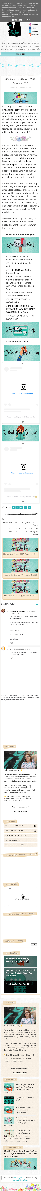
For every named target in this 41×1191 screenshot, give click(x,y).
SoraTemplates (18, 1178)
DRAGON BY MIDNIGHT (19, 315)
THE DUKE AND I (15, 263)
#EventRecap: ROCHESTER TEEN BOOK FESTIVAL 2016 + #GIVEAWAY (20, 1121)
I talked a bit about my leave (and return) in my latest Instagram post (18, 161)
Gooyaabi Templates (20, 1180)
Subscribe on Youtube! (14, 830)
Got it (27, 20)
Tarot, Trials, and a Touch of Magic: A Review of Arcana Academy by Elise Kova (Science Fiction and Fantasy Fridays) (17, 1135)
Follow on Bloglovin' (14, 845)
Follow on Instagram (14, 826)
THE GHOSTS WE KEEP (18, 270)
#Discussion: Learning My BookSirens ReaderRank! (17, 960)
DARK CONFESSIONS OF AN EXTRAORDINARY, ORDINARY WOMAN (20, 309)
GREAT (17, 635)
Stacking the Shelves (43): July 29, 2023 (20, 596)
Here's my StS (14, 631)
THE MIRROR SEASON (18, 292)
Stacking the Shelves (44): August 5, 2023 (20, 575)
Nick (11, 649)
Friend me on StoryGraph (16, 835)
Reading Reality (12, 109)
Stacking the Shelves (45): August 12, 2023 (20, 554)
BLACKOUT (12, 276)
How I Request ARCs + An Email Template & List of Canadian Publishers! (20, 973)
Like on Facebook (12, 840)
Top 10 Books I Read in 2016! (18, 984)
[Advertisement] (20, 723)
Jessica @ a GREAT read (20, 611)
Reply (11, 643)
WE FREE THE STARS (17, 299)
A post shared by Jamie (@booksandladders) (23, 417)
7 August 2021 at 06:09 (22, 649)
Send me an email (20, 811)
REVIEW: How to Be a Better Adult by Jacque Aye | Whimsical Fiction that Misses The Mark (20, 1154)
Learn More (17, 20)
